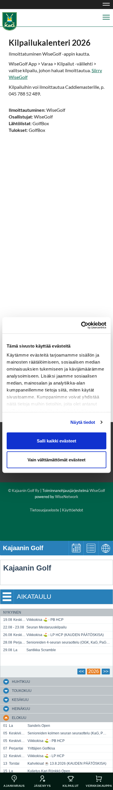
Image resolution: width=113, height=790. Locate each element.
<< (81, 671)
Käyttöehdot (72, 510)
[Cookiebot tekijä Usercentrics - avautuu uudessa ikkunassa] (81, 325)
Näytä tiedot (82, 422)
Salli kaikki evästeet (56, 440)
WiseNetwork (66, 496)
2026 (93, 671)
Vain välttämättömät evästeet (56, 459)
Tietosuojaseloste (44, 510)
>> (105, 671)
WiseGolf (97, 490)
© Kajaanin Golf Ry (23, 490)
